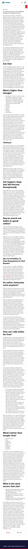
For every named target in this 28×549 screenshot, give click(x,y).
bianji (9, 532)
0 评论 (20, 532)
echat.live (8, 275)
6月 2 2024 (5, 9)
